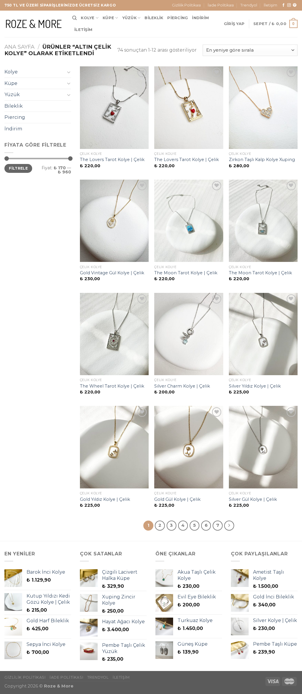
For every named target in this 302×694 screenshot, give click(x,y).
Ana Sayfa (19, 46)
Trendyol (248, 5)
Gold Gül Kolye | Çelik (177, 499)
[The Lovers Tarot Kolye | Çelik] (114, 107)
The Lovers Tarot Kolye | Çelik (112, 159)
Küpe (108, 18)
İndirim (200, 18)
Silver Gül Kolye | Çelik (253, 499)
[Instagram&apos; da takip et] (289, 5)
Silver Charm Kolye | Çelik (182, 386)
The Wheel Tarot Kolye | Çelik (112, 386)
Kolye (87, 18)
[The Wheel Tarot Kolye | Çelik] (114, 334)
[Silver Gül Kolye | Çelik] (263, 447)
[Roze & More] (33, 24)
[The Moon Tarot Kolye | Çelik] (188, 221)
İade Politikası (221, 5)
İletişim (270, 5)
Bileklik (154, 18)
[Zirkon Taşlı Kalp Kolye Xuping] (263, 107)
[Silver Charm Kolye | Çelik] (188, 334)
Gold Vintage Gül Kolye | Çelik (112, 272)
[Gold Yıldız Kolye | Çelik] (114, 447)
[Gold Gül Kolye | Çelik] (188, 447)
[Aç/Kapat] (68, 72)
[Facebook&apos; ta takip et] (283, 5)
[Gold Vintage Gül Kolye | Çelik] (114, 221)
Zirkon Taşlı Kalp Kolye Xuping (262, 159)
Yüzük (129, 18)
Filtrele (18, 168)
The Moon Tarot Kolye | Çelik (185, 272)
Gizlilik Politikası (186, 5)
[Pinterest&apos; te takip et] (294, 5)
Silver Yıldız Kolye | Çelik (255, 386)
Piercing (177, 18)
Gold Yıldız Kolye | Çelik (105, 499)
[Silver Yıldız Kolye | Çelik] (263, 334)
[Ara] (74, 18)
